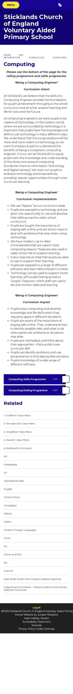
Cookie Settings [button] (45, 628)
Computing (60, 57)
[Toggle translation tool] (59, 5)
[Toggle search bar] (67, 5)
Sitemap (37, 625)
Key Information (14, 56)
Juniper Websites (48, 614)
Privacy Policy (27, 628)
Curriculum (36, 57)
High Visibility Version (36, 618)
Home (7, 55)
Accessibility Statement (37, 621)
